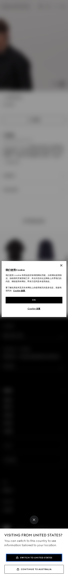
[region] (34, 289)
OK (34, 300)
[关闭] (61, 265)
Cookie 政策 (19, 290)
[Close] (34, 519)
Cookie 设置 (34, 308)
